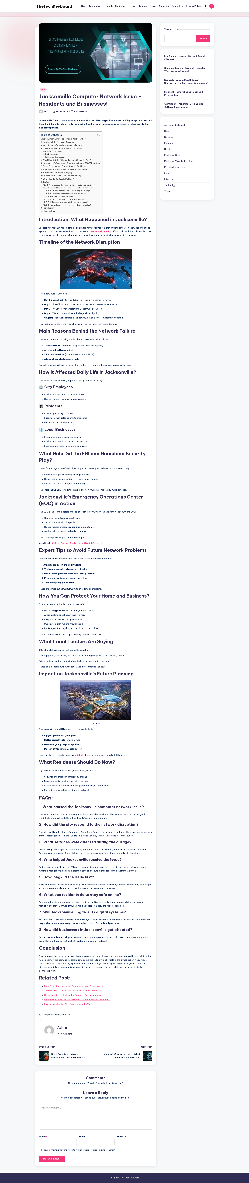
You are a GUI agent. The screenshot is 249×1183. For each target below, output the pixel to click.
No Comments (80, 111)
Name (43, 1136)
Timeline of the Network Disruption (59, 142)
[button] (64, 1033)
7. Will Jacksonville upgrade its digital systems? (68, 202)
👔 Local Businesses (55, 157)
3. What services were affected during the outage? (69, 191)
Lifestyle (168, 179)
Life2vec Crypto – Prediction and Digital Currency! (76, 543)
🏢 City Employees (54, 151)
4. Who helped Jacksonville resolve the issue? (67, 193)
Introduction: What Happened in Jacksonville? (64, 139)
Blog (166, 131)
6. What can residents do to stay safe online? (67, 199)
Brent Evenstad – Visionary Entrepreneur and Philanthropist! (74, 986)
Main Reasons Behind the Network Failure (62, 145)
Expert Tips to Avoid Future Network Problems (64, 166)
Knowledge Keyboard (175, 167)
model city (79, 755)
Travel (167, 191)
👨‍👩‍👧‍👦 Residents (52, 154)
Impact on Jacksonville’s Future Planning (62, 176)
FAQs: (46, 182)
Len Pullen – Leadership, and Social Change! (184, 58)
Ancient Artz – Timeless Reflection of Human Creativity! (72, 990)
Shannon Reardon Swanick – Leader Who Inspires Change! (184, 70)
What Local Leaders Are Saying (57, 172)
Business (169, 137)
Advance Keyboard (174, 125)
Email (83, 1136)
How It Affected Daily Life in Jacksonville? (62, 148)
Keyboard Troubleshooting (178, 161)
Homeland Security (101, 231)
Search (169, 29)
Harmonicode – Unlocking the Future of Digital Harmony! (73, 995)
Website (121, 1136)
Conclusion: (48, 208)
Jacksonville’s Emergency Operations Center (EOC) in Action (71, 163)
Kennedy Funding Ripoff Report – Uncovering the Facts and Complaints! (186, 82)
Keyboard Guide (172, 155)
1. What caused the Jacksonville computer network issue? (71, 185)
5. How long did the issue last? (60, 196)
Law (43, 89)
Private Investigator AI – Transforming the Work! (68, 1004)
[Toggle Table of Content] (97, 135)
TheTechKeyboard (54, 6)
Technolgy (169, 185)
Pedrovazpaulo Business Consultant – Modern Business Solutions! (77, 999)
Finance (168, 143)
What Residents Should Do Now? (58, 179)
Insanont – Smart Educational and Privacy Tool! (183, 93)
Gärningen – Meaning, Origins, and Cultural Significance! (183, 105)
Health (167, 149)
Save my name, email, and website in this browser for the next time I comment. (80, 1150)
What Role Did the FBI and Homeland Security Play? (67, 160)
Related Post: (49, 211)
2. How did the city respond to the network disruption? (71, 188)
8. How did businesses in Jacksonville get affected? (69, 205)
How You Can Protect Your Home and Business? (65, 169)
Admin (62, 1027)
